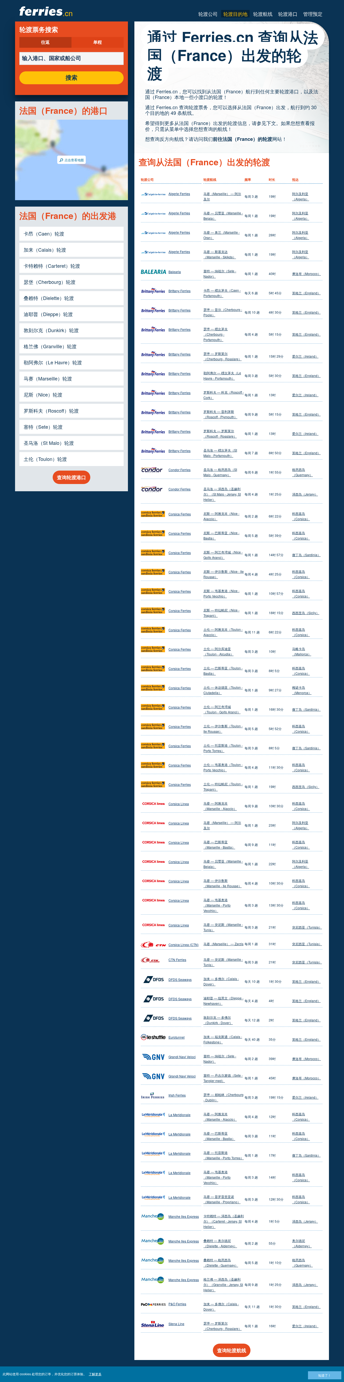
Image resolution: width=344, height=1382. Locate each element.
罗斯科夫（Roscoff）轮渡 (51, 410)
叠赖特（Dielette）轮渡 (49, 297)
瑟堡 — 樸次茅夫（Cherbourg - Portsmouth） (215, 334)
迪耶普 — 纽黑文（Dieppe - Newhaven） (223, 1001)
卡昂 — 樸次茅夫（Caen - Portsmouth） (222, 293)
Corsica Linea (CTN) (184, 944)
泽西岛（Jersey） (305, 494)
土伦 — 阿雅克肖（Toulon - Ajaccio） (223, 632)
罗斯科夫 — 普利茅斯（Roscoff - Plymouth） (220, 414)
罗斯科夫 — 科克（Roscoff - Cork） (223, 395)
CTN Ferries (177, 959)
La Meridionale (180, 1114)
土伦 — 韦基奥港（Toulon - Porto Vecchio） (223, 767)
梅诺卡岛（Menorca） (301, 690)
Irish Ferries (177, 1095)
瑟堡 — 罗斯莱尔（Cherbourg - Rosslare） (222, 356)
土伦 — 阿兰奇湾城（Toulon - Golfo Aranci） (222, 709)
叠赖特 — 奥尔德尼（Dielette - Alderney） (220, 1243)
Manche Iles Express (184, 1216)
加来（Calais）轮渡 (45, 249)
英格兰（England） (306, 293)
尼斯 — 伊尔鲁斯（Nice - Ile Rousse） (223, 574)
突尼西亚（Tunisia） (307, 927)
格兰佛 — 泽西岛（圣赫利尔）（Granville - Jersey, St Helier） (223, 1284)
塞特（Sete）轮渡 (43, 426)
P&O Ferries (177, 1304)
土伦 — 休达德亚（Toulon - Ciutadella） (223, 690)
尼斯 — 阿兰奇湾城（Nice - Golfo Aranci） (223, 555)
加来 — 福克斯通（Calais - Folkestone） (222, 1039)
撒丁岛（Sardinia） (306, 554)
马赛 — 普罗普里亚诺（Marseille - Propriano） (222, 1199)
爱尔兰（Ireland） (305, 356)
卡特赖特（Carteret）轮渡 (52, 265)
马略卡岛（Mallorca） (301, 651)
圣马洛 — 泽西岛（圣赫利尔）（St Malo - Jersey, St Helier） (222, 494)
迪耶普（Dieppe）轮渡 (48, 313)
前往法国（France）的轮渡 (242, 138)
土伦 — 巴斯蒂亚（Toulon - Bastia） (223, 671)
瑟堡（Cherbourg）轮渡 (50, 281)
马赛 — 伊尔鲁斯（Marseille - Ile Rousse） (222, 883)
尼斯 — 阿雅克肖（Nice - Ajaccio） (221, 516)
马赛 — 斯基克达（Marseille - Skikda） (219, 254)
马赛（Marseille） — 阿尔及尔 (222, 196)
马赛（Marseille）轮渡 (48, 378)
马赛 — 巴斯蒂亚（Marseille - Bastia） (219, 844)
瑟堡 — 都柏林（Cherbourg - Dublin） (223, 1097)
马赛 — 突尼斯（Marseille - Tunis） (223, 927)
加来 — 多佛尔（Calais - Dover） (221, 981)
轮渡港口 (288, 13)
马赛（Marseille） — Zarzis (223, 943)
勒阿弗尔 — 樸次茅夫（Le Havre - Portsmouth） (222, 375)
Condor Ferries (180, 469)
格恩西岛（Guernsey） (302, 472)
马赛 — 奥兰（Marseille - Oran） (221, 235)
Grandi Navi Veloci (182, 1056)
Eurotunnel (177, 1037)
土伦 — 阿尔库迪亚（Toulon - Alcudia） (218, 651)
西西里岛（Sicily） (305, 612)
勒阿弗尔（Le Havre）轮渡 (53, 362)
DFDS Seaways (180, 979)
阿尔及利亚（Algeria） (300, 196)
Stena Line (176, 1323)
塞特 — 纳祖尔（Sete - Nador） (219, 273)
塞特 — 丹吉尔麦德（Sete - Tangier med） (223, 1078)
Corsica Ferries (180, 514)
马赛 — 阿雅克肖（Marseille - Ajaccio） (220, 806)
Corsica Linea (179, 803)
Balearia (175, 271)
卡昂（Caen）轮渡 (44, 233)
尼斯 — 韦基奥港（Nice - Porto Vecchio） (221, 593)
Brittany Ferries (180, 290)
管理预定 (312, 13)
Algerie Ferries (179, 193)
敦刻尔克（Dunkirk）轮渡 (51, 330)
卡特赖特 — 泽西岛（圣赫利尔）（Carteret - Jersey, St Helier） (223, 1221)
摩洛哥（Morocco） (306, 273)
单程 (97, 42)
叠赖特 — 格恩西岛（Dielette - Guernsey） (220, 1262)
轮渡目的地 (235, 13)
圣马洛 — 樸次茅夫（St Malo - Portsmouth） (220, 453)
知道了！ (324, 1375)
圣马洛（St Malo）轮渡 (49, 442)
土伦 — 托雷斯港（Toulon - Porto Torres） (223, 748)
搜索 (71, 78)
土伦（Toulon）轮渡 (45, 458)
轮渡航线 (263, 13)
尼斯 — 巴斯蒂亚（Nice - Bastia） (221, 535)
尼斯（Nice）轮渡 (43, 394)
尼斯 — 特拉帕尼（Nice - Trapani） (221, 613)
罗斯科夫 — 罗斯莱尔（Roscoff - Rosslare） (220, 433)
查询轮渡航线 (231, 1350)
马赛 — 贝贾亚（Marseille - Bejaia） (223, 216)
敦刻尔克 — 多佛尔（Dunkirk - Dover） (218, 1020)
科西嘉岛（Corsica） (301, 516)
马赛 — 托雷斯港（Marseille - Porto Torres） (223, 1155)
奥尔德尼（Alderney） (302, 1243)
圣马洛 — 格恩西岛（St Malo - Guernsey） (220, 472)
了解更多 (95, 1374)
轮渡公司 (208, 13)
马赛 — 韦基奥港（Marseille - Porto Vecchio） (217, 905)
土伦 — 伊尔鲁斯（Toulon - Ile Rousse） (223, 729)
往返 (45, 42)
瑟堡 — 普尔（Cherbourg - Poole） (222, 312)
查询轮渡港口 (71, 477)
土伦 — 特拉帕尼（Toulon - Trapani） (223, 786)
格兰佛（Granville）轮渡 (50, 346)
